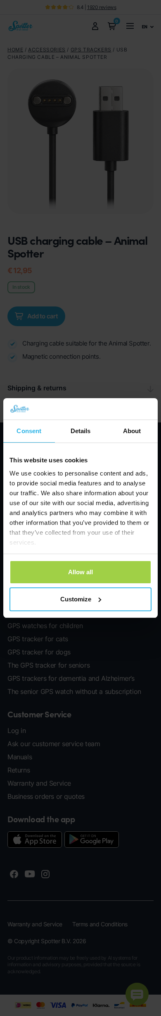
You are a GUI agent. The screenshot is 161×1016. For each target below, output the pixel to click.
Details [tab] (81, 430)
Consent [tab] (29, 430)
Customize (75, 599)
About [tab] (132, 430)
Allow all (80, 571)
